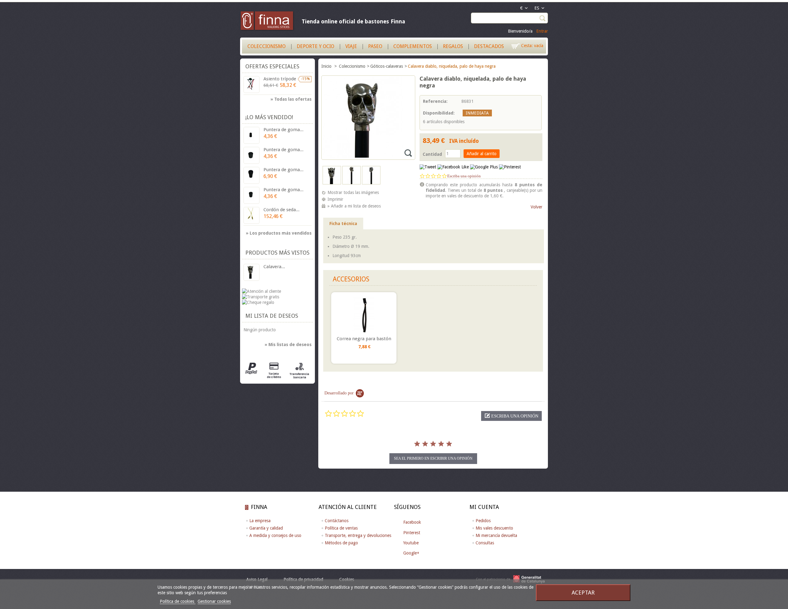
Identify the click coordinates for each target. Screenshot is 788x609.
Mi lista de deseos (271, 316)
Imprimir (335, 199)
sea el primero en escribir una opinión (433, 458)
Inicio (327, 66)
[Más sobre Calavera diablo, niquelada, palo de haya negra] (251, 272)
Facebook (412, 522)
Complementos (412, 46)
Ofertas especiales (272, 66)
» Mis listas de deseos (288, 344)
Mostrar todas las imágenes (353, 192)
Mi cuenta (484, 507)
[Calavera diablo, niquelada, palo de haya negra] (332, 182)
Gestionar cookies (214, 601)
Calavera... (274, 266)
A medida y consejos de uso (275, 535)
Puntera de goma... (283, 129)
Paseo (375, 46)
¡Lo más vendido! (269, 117)
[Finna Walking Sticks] (267, 21)
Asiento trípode (279, 79)
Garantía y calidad (266, 528)
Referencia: (435, 101)
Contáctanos (336, 520)
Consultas (485, 542)
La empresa (260, 520)
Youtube (411, 542)
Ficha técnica (343, 223)
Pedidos (483, 520)
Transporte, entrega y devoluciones (358, 535)
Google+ (411, 553)
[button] (511, 416)
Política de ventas (341, 528)
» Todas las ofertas (291, 99)
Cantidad (432, 154)
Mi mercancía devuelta (496, 535)
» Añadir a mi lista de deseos (354, 206)
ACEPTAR (583, 592)
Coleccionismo (266, 46)
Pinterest (411, 532)
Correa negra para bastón (364, 338)
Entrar (542, 31)
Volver (536, 206)
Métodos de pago (341, 542)
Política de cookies (177, 601)
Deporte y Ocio (315, 46)
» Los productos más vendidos (279, 233)
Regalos (453, 46)
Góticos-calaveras (386, 66)
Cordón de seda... (281, 209)
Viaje (351, 46)
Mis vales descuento (494, 528)
